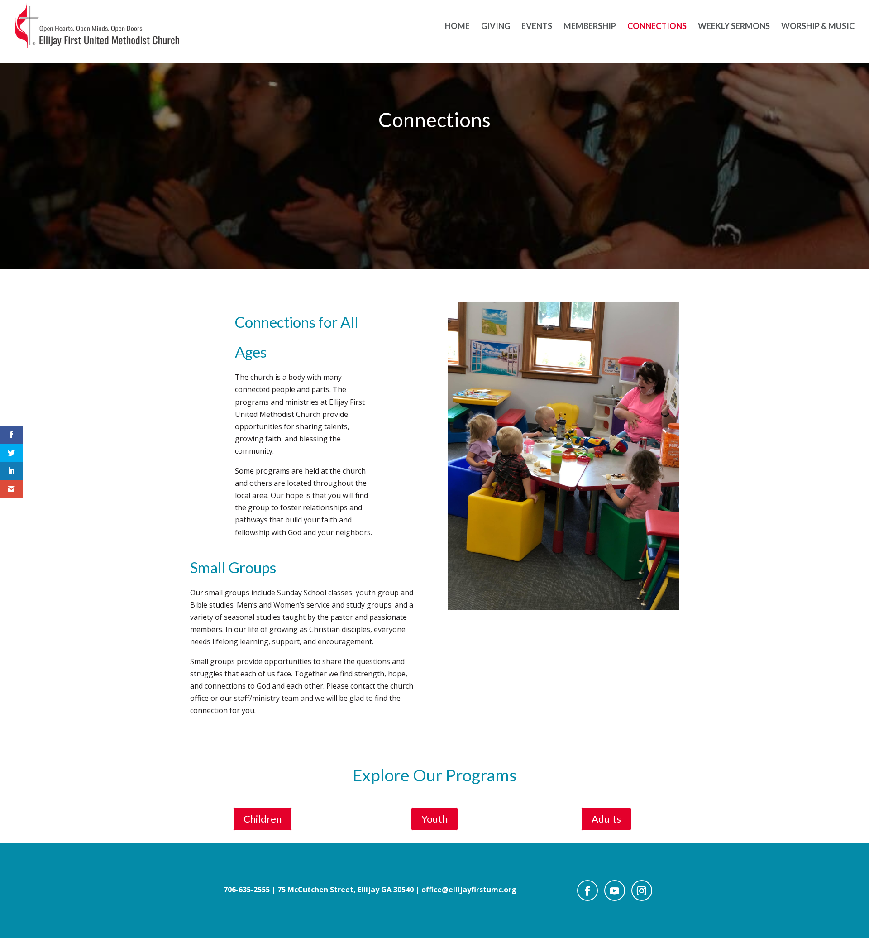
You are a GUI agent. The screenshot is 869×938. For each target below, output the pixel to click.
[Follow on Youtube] (614, 890)
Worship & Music (818, 27)
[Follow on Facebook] (587, 890)
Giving (495, 27)
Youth (434, 819)
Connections (657, 27)
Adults (606, 819)
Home (457, 27)
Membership (589, 27)
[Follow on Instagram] (641, 890)
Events (536, 27)
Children (263, 819)
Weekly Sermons (734, 27)
